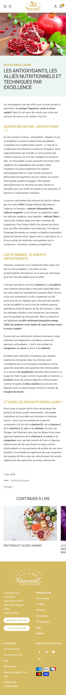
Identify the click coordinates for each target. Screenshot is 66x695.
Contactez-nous (12, 649)
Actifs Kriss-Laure (17, 64)
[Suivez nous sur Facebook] (39, 651)
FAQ (6, 660)
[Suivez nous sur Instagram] (46, 651)
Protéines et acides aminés (23, 545)
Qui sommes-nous (13, 654)
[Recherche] (10, 6)
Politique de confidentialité (11, 684)
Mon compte (42, 598)
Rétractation (10, 666)
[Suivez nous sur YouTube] (53, 651)
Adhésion (41, 610)
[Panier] (60, 6)
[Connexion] (55, 6)
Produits (40, 604)
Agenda (40, 633)
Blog (38, 627)
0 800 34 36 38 (11, 613)
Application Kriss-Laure (17, 620)
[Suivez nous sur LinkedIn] (39, 658)
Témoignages (43, 621)
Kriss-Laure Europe (17, 628)
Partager (8, 486)
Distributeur (42, 616)
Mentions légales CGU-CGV (15, 674)
